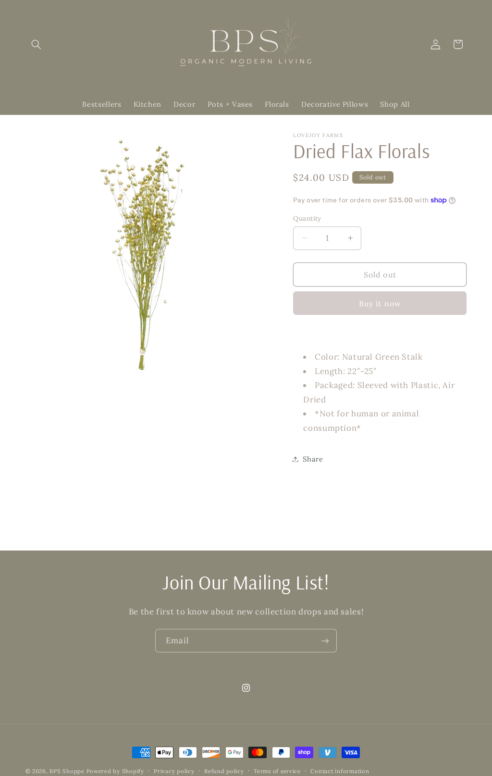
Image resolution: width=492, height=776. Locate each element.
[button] (36, 44)
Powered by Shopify (115, 771)
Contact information (339, 771)
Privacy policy (174, 771)
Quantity (307, 218)
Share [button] (313, 458)
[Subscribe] (325, 640)
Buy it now (380, 303)
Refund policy (224, 771)
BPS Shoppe (66, 771)
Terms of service (277, 771)
